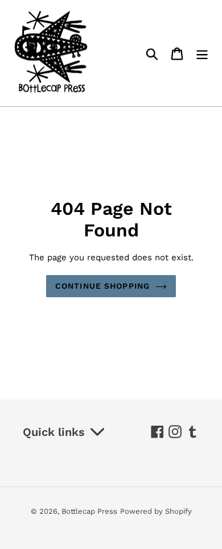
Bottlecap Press (89, 511)
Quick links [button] (54, 432)
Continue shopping (102, 285)
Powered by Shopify (156, 511)
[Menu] (202, 53)
